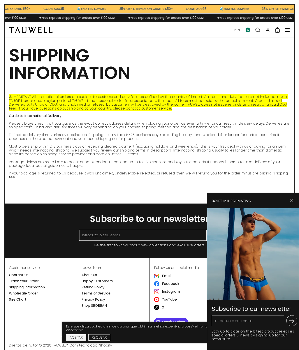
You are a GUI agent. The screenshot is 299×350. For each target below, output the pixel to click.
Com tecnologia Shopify (90, 345)
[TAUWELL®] (31, 30)
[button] (236, 30)
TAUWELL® (60, 345)
